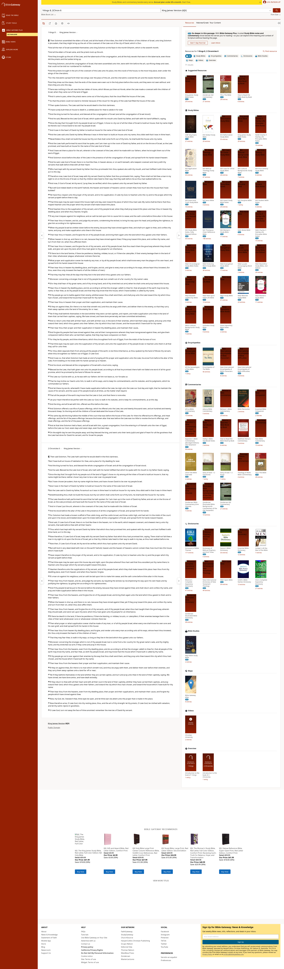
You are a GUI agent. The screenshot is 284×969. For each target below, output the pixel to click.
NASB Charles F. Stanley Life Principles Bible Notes (261, 138)
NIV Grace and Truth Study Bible (191, 201)
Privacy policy (87, 947)
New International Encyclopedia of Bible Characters (227, 369)
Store (43, 944)
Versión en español (169, 957)
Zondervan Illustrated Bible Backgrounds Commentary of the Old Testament (210, 506)
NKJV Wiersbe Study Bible (243, 297)
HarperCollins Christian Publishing (135, 941)
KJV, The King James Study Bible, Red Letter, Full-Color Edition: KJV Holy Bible (88, 852)
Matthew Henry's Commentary (244, 440)
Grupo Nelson (127, 944)
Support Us (46, 953)
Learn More (215, 43)
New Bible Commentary (260, 440)
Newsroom (46, 950)
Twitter (164, 944)
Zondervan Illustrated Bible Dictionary (191, 616)
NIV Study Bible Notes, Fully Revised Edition (191, 232)
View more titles (161, 880)
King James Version (56, 723)
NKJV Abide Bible (244, 230)
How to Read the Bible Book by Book (245, 96)
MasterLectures (127, 959)
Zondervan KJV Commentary (208, 96)
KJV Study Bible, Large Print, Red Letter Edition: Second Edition (174, 849)
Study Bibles (193, 110)
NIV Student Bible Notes (261, 201)
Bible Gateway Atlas (190, 696)
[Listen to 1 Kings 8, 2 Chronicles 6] (68, 23)
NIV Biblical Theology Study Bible (208, 171)
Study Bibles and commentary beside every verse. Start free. (151, 2)
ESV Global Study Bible (209, 136)
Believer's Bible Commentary (226, 410)
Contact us (85, 944)
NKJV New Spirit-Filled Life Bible (209, 297)
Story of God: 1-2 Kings (226, 474)
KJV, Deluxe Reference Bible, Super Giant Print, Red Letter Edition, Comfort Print (231, 850)
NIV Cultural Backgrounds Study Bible (245, 171)
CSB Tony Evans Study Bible (191, 136)
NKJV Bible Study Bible (191, 657)
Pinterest (165, 937)
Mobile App (46, 941)
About (43, 931)
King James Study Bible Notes (191, 96)
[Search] (276, 10)
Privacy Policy (207, 954)
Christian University (189, 736)
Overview (192, 748)
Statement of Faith (49, 937)
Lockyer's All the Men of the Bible (261, 549)
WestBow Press (127, 953)
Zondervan (125, 956)
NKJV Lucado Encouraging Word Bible (245, 266)
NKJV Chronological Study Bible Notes (192, 265)
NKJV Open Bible (226, 580)
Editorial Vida (126, 947)
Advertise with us (88, 941)
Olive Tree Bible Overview (191, 474)
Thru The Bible (225, 95)
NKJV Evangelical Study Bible (226, 265)
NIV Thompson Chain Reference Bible (209, 232)
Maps (190, 671)
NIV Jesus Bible (208, 200)
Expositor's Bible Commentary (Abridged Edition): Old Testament (192, 442)
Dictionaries (193, 524)
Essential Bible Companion (260, 410)
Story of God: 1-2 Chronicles (209, 474)
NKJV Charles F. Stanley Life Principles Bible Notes (261, 233)
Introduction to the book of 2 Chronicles (210, 775)
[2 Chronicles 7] (179, 581)
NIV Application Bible (191, 170)
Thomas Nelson (127, 950)
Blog (43, 947)
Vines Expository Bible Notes (226, 326)
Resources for (201, 51)
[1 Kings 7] (42, 235)
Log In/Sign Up (273, 2)
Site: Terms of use (88, 959)
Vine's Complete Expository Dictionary (261, 582)
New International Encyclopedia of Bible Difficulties (244, 369)
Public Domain (54, 727)
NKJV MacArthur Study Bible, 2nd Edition (261, 266)
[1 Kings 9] (179, 235)
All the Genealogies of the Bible (192, 368)
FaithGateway (126, 931)
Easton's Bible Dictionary (225, 549)
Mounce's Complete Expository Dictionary (189, 583)
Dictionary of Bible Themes (192, 549)
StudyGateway (127, 934)
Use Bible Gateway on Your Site (94, 937)
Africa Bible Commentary (190, 410)
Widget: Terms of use (90, 962)
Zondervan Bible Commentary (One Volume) (192, 504)
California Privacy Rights (92, 950)
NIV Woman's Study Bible (225, 231)
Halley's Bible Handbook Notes (209, 440)
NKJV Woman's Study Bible (260, 297)
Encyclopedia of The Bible (208, 368)
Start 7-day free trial (197, 43)
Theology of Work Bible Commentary (244, 474)
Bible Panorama (243, 409)
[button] (271, 2)
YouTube (164, 947)
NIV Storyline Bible (245, 200)
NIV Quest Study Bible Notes (226, 201)
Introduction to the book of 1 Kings (192, 774)
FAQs (83, 931)
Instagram (165, 934)
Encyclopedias (194, 343)
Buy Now (80, 872)
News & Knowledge (49, 934)
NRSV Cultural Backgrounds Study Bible (192, 327)
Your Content (215, 23)
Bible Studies (193, 631)
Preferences (166, 960)
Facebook (165, 931)
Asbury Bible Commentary (207, 410)
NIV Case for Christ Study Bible (227, 170)
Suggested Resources (197, 70)
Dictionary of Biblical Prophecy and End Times (209, 550)
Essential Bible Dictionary (243, 549)
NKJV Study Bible (226, 296)
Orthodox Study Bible (208, 326)
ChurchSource (127, 937)
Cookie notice (87, 956)
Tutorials (84, 934)
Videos (191, 711)
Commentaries (194, 384)
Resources (189, 23)
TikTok (163, 941)
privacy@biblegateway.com (233, 954)
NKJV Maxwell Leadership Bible (191, 297)
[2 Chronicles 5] (42, 581)
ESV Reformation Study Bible (226, 136)
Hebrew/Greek (202, 23)
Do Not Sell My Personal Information (97, 953)
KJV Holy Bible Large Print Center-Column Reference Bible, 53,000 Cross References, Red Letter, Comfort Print (146, 851)
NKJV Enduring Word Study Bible (209, 265)
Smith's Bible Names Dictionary (244, 581)
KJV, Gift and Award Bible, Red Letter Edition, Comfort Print (116, 849)
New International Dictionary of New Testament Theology (209, 583)
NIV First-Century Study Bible (261, 170)
